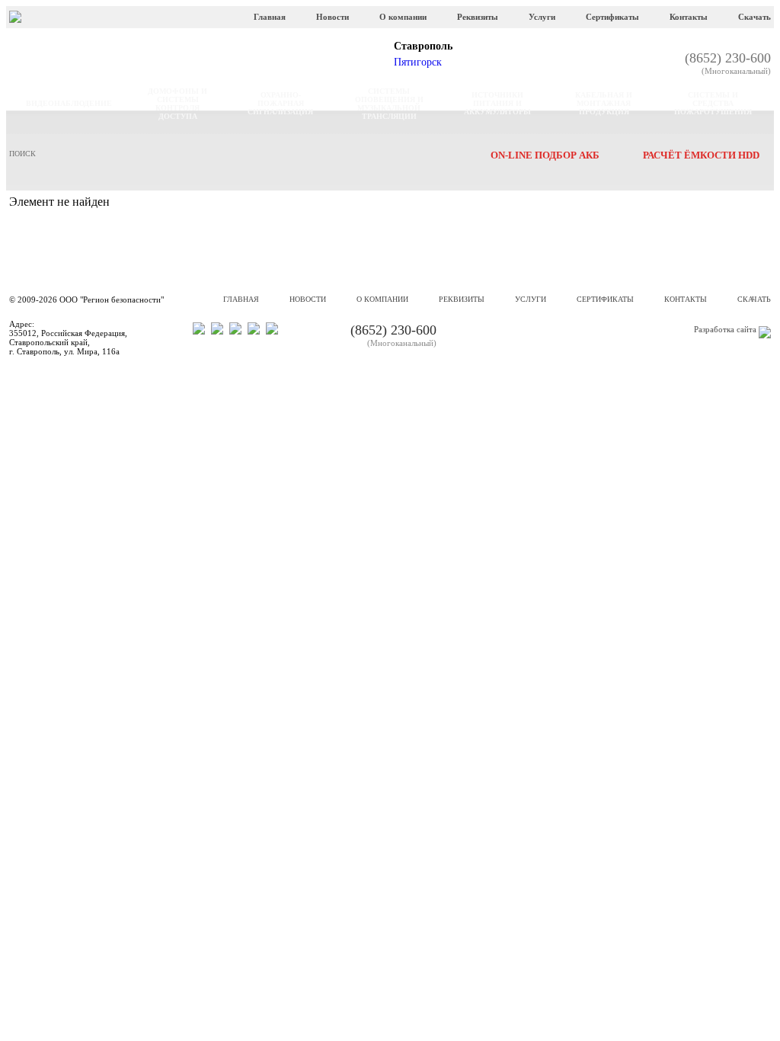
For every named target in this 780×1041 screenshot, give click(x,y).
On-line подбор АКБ (545, 155)
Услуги (542, 16)
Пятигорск (418, 62)
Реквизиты (477, 16)
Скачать (754, 16)
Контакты (689, 16)
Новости (332, 16)
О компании (403, 16)
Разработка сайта (725, 329)
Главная (270, 16)
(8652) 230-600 (728, 62)
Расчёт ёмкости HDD (701, 155)
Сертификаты (612, 16)
